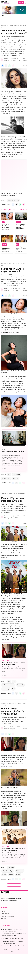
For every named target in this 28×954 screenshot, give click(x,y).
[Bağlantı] (13, 65)
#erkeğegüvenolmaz (13, 200)
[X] (6, 65)
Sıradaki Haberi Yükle (14, 885)
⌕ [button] (26, 3)
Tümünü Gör (23, 209)
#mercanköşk (5, 688)
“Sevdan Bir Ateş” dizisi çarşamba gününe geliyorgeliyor (13, 849)
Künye (3, 911)
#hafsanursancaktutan (8, 685)
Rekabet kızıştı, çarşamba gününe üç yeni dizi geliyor (13, 663)
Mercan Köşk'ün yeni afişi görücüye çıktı (21, 248)
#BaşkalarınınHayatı (7, 871)
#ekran (4, 874)
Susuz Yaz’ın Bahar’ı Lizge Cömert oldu (5, 226)
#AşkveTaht (11, 867)
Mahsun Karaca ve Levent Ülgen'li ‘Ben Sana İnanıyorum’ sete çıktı (20, 227)
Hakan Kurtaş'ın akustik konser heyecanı (6, 248)
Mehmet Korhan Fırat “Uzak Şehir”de (12, 938)
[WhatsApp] (9, 65)
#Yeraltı (18, 874)
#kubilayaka (20, 685)
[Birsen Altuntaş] (5, 3)
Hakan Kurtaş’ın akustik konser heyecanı (15, 20)
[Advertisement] (14, 175)
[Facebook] (2, 65)
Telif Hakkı (4, 919)
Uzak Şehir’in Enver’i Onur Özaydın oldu (13, 945)
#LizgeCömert (6, 478)
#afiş (9, 681)
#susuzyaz (15, 478)
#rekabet (11, 874)
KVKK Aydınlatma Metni (7, 916)
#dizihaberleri (16, 474)
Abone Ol (21, 2)
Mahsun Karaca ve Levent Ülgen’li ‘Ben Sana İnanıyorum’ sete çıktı (13, 450)
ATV (13, 688)
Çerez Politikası (5, 913)
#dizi (9, 474)
